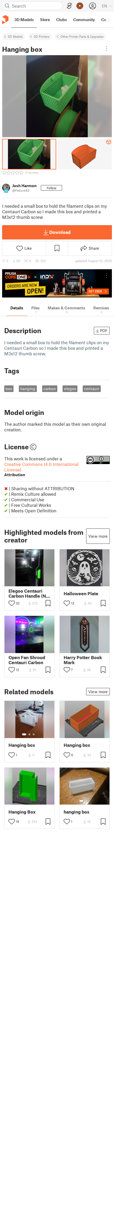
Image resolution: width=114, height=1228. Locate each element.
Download (60, 232)
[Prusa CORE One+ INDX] (57, 283)
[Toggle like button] (11, 603)
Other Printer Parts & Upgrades (82, 36)
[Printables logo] (5, 19)
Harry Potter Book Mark (83, 660)
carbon (49, 388)
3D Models (15, 36)
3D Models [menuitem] (24, 19)
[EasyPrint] (69, 6)
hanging (27, 388)
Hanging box (21, 745)
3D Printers (42, 36)
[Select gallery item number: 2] (29, 734)
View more (98, 536)
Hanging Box (22, 811)
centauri (91, 388)
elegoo (70, 388)
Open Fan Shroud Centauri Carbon (26, 660)
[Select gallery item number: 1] (24, 734)
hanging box (76, 811)
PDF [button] (104, 330)
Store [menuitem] (45, 19)
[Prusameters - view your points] (79, 5)
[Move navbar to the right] (108, 19)
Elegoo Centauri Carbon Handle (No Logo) (28, 593)
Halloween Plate (81, 593)
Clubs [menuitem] (61, 19)
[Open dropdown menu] (106, 48)
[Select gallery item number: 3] (34, 734)
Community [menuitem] (84, 19)
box (9, 388)
